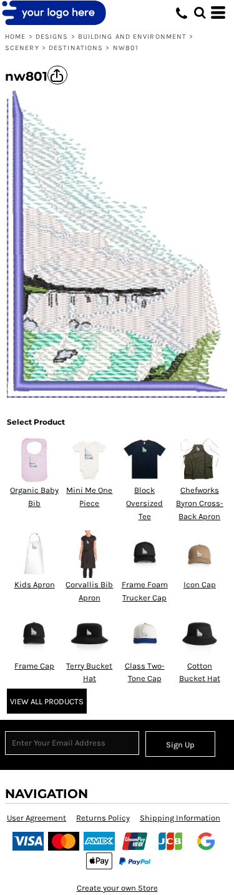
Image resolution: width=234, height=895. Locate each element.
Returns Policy (103, 817)
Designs (52, 37)
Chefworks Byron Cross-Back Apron (199, 503)
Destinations (76, 48)
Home (15, 37)
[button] (199, 12)
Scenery (22, 48)
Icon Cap (199, 584)
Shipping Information (180, 817)
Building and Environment (132, 37)
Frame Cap (34, 665)
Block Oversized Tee (144, 503)
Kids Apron (34, 584)
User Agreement (36, 817)
